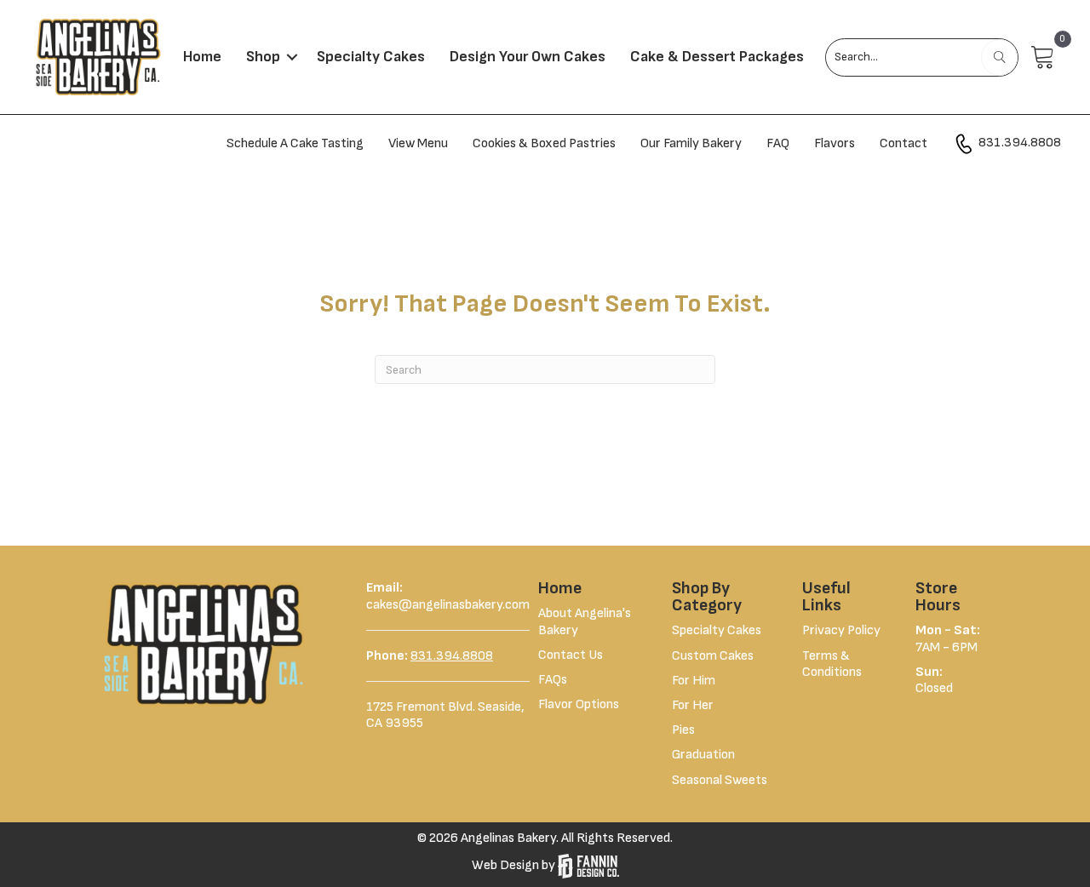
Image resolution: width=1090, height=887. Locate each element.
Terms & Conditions (832, 664)
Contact (903, 143)
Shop (263, 57)
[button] (292, 57)
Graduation (703, 755)
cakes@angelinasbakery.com (448, 605)
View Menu (418, 143)
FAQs (552, 680)
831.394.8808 (1018, 143)
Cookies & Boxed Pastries (544, 143)
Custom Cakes (713, 656)
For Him (693, 680)
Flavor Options (578, 704)
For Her (693, 705)
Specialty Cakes (371, 57)
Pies (683, 730)
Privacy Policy (841, 630)
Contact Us (570, 655)
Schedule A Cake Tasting (295, 143)
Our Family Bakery (691, 143)
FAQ (777, 143)
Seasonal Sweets (719, 780)
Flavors (834, 143)
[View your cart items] (1043, 57)
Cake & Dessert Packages (717, 57)
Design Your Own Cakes (527, 57)
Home (202, 57)
